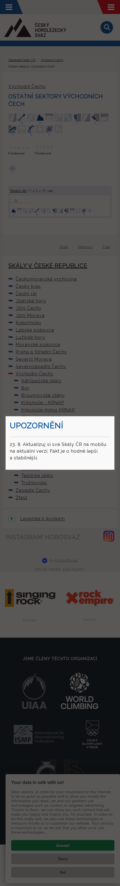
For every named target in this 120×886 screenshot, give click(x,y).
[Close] (114, 417)
